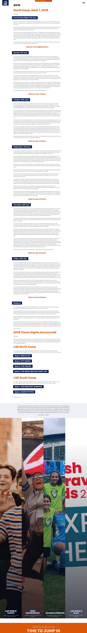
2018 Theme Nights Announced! (34, 332)
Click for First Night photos (37, 47)
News (19, 328)
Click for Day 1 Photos (37, 94)
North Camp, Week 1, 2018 (30, 10)
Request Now (49, 0)
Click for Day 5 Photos (37, 297)
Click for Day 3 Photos (37, 199)
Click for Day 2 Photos (37, 141)
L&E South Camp (24, 377)
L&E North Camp (24, 346)
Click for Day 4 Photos (37, 253)
